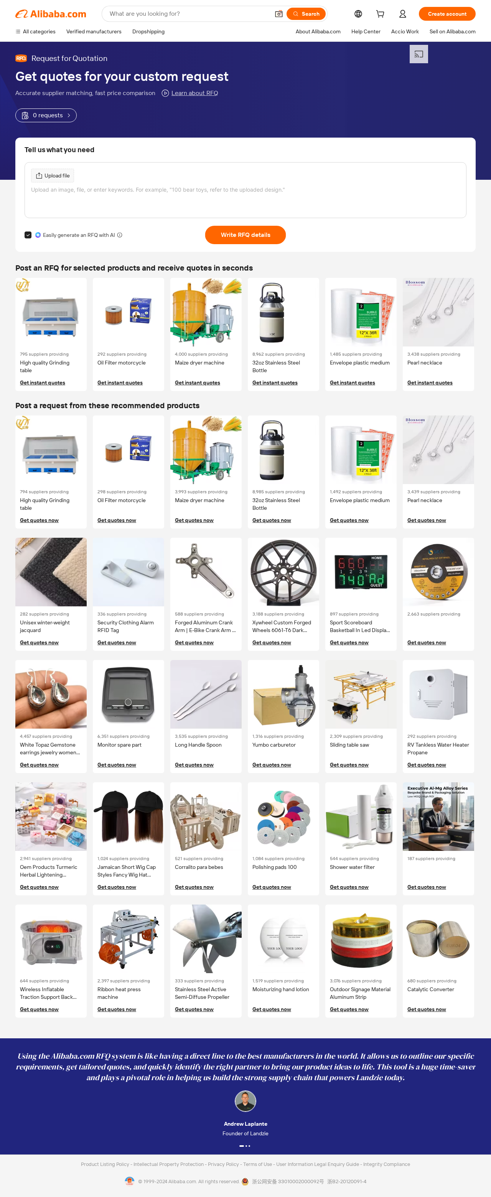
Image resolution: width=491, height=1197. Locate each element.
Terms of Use (258, 1164)
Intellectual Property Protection (169, 1164)
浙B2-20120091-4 (346, 1181)
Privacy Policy (224, 1164)
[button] (278, 13)
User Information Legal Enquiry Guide (317, 1164)
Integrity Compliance (386, 1164)
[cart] (381, 15)
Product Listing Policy (105, 1164)
